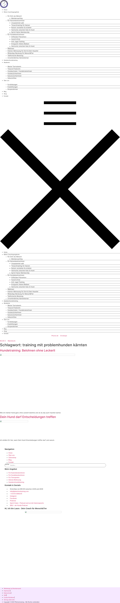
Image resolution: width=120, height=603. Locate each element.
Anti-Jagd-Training (17, 41)
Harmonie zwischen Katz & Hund (22, 30)
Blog (5, 91)
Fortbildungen (12, 84)
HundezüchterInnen (14, 73)
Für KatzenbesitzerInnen (16, 21)
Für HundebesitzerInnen (16, 34)
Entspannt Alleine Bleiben (20, 44)
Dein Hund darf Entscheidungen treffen (28, 417)
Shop (5, 94)
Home (5, 9)
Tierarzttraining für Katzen (20, 25)
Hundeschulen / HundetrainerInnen (20, 71)
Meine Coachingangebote (11, 12)
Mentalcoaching (16, 18)
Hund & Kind (15, 39)
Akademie (7, 62)
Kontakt (6, 96)
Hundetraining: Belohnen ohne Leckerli (27, 350)
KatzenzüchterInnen (14, 76)
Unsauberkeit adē (17, 23)
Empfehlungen (13, 87)
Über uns (6, 80)
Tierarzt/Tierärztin (14, 69)
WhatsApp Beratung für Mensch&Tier (21, 53)
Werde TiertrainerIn (14, 66)
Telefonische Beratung (15, 55)
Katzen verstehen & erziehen (21, 27)
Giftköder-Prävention (18, 37)
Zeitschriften (12, 78)
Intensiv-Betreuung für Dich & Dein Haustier (23, 51)
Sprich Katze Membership (20, 32)
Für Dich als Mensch (15, 16)
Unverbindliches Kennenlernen (18, 58)
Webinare (11, 48)
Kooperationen (13, 89)
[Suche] (104, 465)
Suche (7, 464)
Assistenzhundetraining (11, 60)
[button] (60, 173)
